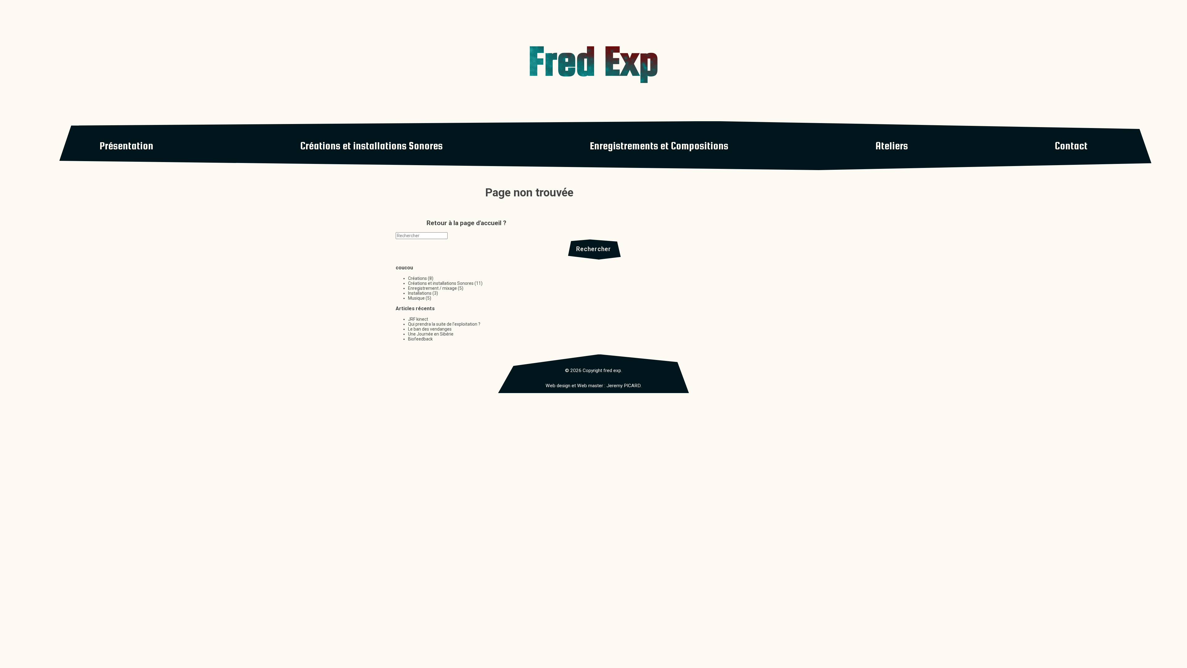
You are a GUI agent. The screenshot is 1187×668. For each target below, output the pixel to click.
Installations (420, 293)
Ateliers (891, 146)
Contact (1071, 146)
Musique (416, 298)
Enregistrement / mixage (432, 288)
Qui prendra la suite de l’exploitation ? (444, 324)
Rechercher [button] (593, 249)
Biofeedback (420, 338)
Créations (417, 278)
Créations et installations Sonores (371, 146)
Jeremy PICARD (623, 385)
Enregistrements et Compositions (659, 146)
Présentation (126, 146)
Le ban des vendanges (430, 329)
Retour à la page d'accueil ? (466, 223)
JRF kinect (418, 319)
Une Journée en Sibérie (430, 334)
